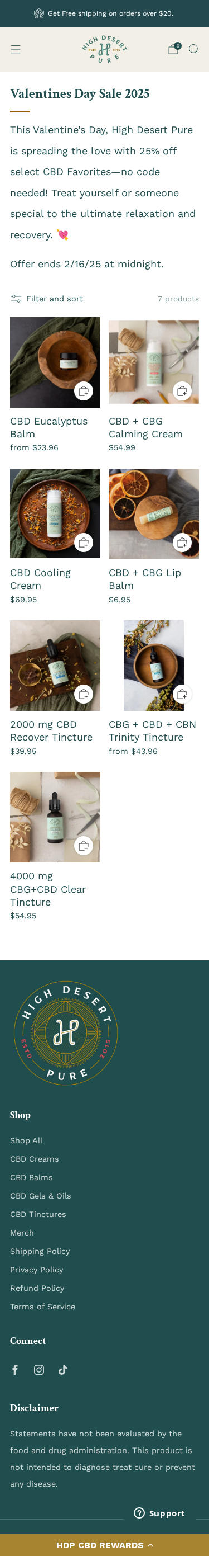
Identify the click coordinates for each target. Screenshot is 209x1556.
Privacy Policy (36, 1269)
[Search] (193, 48)
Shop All (26, 1140)
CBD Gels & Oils (40, 1195)
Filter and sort (54, 298)
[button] (104, 1545)
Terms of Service (42, 1306)
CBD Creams (34, 1158)
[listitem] (105, 13)
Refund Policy (37, 1288)
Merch (22, 1232)
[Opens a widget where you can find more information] (159, 1514)
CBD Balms (31, 1177)
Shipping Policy (40, 1251)
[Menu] (15, 49)
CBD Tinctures (38, 1214)
